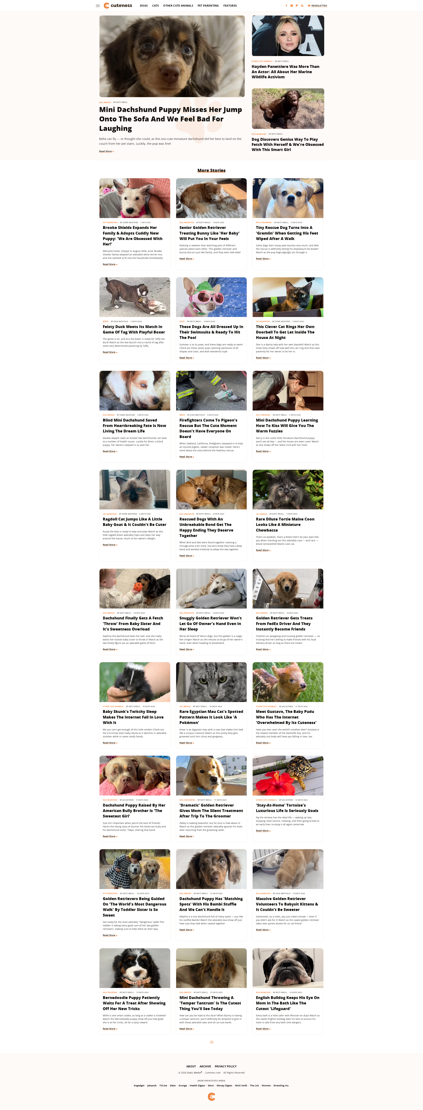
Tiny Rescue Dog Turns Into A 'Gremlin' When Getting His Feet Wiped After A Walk (287, 233)
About (191, 1066)
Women (266, 1085)
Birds (105, 321)
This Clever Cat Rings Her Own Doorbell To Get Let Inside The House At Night (285, 332)
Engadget (139, 1085)
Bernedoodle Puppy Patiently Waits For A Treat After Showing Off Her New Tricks (134, 1003)
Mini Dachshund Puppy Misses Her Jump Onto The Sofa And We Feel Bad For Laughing (170, 119)
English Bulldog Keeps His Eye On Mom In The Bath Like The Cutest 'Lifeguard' (287, 1003)
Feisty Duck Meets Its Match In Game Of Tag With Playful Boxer (134, 329)
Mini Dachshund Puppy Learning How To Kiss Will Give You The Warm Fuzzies (287, 425)
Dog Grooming (264, 222)
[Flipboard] (297, 5)
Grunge (183, 1085)
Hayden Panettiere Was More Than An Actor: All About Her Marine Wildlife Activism (285, 71)
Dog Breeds (105, 102)
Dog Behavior (259, 134)
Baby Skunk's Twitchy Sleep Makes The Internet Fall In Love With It (133, 717)
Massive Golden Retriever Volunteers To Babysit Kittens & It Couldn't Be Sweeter (287, 904)
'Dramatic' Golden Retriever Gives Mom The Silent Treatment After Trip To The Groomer (211, 810)
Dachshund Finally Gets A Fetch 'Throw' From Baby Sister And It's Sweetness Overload (133, 623)
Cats (155, 5)
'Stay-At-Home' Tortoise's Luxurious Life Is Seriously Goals (287, 807)
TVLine (163, 1085)
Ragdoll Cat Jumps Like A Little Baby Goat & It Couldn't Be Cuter (134, 521)
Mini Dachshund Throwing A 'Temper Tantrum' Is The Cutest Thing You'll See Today (210, 1003)
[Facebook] (286, 5)
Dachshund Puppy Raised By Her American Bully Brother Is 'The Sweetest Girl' (134, 810)
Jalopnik (152, 1085)
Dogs (144, 5)
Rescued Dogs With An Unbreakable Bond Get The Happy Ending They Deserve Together (206, 527)
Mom (211, 1085)
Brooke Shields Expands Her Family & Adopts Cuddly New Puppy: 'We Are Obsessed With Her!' (132, 236)
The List (254, 1085)
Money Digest (224, 1085)
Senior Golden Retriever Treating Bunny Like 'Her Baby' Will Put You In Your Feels (209, 233)
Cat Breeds (261, 514)
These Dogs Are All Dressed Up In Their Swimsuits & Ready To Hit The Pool (211, 332)
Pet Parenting (208, 5)
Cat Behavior (263, 321)
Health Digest (197, 1085)
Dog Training (263, 415)
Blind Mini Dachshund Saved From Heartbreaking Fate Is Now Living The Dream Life (134, 425)
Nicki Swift (241, 1085)
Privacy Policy (226, 1066)
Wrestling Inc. (281, 1085)
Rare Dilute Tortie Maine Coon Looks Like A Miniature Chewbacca (285, 524)
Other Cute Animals (178, 5)
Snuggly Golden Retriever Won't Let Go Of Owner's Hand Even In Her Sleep (210, 623)
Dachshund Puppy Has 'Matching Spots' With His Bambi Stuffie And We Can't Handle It (211, 904)
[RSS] (302, 5)
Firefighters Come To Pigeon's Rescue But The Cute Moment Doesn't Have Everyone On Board (208, 428)
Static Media (194, 1072)
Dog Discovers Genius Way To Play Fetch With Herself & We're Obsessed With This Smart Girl (288, 144)
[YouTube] (291, 5)
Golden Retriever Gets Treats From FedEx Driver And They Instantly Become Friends (284, 623)
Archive (205, 1066)
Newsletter (319, 5)
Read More (105, 151)
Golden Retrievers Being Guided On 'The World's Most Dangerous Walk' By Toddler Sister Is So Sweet (134, 907)
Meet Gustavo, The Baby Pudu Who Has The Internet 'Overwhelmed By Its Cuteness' (286, 717)
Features (230, 5)
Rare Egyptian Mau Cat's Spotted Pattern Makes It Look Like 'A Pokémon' (211, 717)
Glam (173, 1085)
